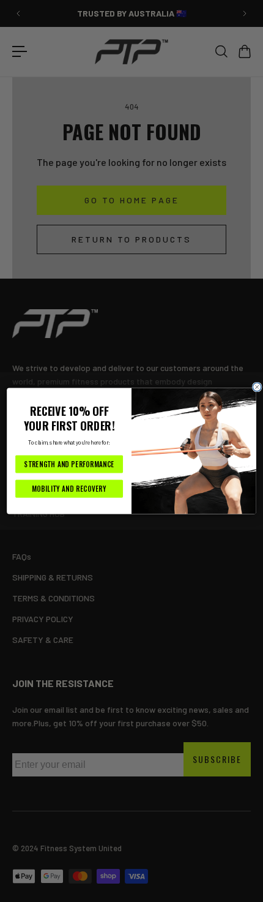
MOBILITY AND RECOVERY (69, 489)
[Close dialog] (257, 387)
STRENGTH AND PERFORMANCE (69, 464)
